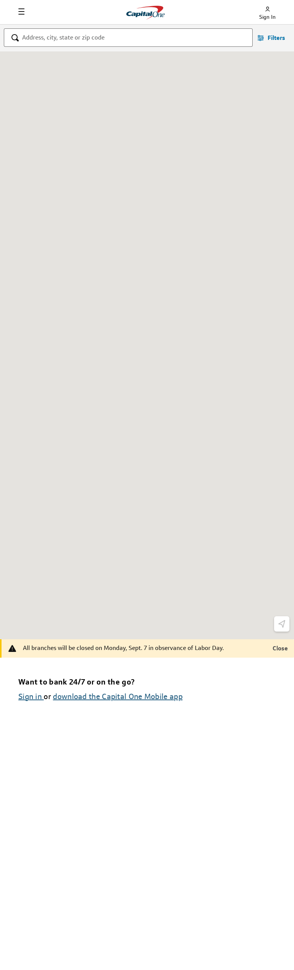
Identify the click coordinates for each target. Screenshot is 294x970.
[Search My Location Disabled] (281, 624)
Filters (276, 38)
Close (280, 648)
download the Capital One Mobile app (118, 696)
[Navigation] (21, 11)
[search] (15, 38)
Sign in (31, 696)
